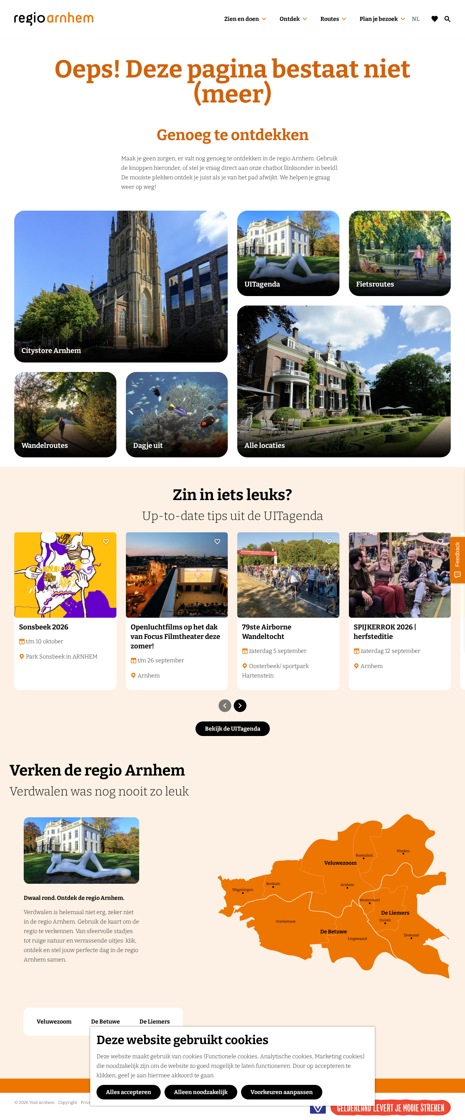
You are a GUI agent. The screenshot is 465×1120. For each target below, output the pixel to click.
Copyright (67, 1102)
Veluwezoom (54, 1021)
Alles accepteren (128, 1092)
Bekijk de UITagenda (232, 728)
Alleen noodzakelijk (201, 1092)
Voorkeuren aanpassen (282, 1092)
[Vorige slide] (225, 705)
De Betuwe (105, 1021)
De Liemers (155, 1021)
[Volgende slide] (240, 705)
